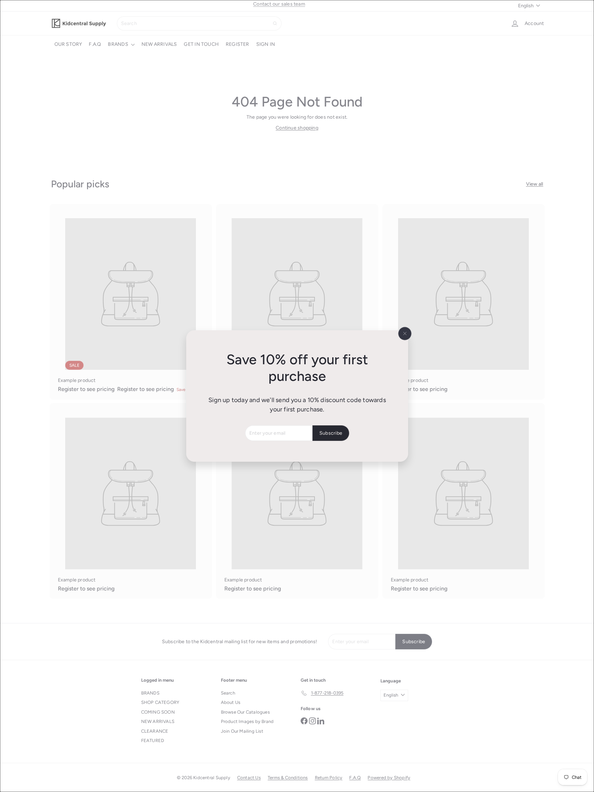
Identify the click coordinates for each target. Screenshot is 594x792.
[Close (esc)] (404, 333)
